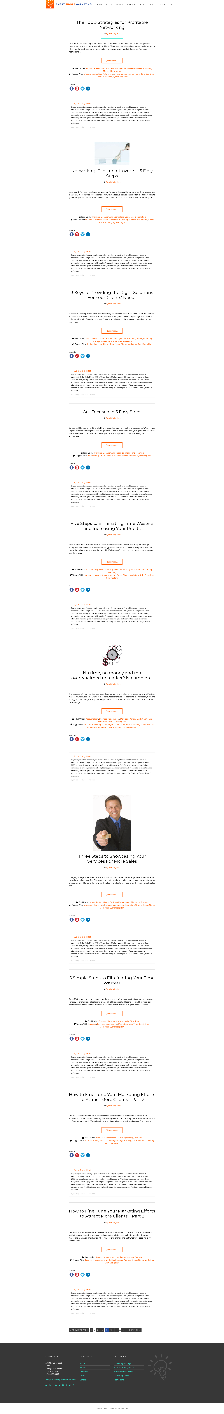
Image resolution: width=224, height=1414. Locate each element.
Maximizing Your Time (125, 453)
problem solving (107, 344)
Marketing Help (105, 721)
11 (116, 1330)
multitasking (93, 455)
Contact (83, 1379)
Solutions (84, 1371)
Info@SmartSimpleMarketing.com (61, 1379)
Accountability (92, 569)
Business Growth (100, 219)
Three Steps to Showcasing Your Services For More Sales (112, 859)
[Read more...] (112, 60)
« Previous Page (79, 1330)
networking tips (142, 74)
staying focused (129, 455)
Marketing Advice (134, 338)
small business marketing (128, 724)
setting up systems (108, 575)
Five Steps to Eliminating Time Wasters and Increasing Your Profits (112, 526)
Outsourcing (146, 569)
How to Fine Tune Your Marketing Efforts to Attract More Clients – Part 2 (112, 1213)
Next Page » (134, 1330)
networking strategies (124, 74)
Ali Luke (88, 219)
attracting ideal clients (93, 905)
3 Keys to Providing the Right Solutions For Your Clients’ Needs (112, 295)
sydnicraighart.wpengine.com (83, 127)
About (82, 1363)
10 (111, 1330)
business (92, 1024)
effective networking (93, 74)
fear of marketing (93, 724)
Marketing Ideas (134, 68)
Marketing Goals (109, 724)
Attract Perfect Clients (95, 68)
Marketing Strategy (139, 902)
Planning (140, 453)
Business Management (116, 68)
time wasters (112, 578)
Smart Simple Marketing (69, 4)
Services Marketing (123, 341)
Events (82, 1375)
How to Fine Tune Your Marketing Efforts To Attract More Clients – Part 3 (112, 1097)
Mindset (132, 219)
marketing (123, 219)
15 (123, 1330)
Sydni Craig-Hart (120, 76)
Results (83, 1367)
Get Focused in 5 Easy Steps (112, 411)
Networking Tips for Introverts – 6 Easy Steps (112, 173)
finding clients (93, 344)
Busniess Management (114, 905)
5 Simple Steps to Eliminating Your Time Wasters (112, 980)
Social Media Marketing (135, 217)
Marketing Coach (144, 719)
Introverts (113, 219)
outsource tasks (91, 575)
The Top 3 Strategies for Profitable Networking (112, 25)
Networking (115, 71)
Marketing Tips (107, 341)
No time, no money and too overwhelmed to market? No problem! (112, 675)
